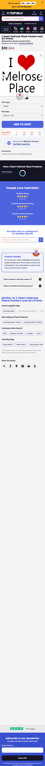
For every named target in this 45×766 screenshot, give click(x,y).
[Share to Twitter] (4, 366)
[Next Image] (41, 76)
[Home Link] (15, 13)
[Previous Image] (4, 76)
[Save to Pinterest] (22, 366)
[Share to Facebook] (10, 366)
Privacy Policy (28, 763)
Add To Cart (22, 124)
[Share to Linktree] (16, 366)
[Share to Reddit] (28, 366)
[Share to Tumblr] (34, 366)
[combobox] (20, 18)
